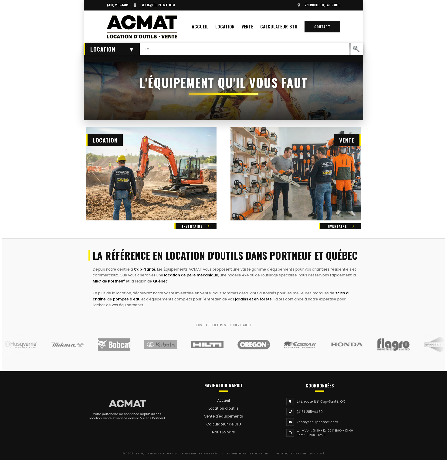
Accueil (200, 27)
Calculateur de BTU (223, 424)
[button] (112, 49)
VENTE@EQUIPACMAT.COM (158, 5)
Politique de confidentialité (300, 453)
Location (225, 27)
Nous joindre (223, 432)
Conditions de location (247, 453)
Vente (247, 27)
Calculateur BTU (279, 27)
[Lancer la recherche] (356, 49)
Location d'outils (223, 408)
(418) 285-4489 (118, 5)
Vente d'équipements (223, 416)
